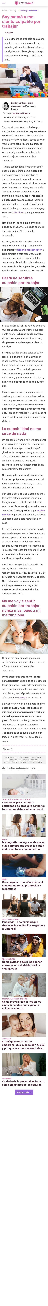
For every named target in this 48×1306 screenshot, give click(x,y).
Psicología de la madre (29, 11)
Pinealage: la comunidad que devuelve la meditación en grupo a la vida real (23, 925)
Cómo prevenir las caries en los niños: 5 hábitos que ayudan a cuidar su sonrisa (21, 1005)
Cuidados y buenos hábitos (14, 999)
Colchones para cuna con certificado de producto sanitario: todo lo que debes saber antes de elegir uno (23, 806)
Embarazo (6, 1079)
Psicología (13, 11)
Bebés (4, 879)
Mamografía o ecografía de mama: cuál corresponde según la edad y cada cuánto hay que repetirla (23, 846)
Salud (4, 11)
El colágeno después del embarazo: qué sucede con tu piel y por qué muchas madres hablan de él (23, 1045)
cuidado (22, 697)
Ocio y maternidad (10, 919)
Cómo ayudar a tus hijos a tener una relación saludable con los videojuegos (22, 965)
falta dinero (18, 212)
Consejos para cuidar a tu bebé (16, 800)
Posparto (6, 1039)
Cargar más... (24, 1092)
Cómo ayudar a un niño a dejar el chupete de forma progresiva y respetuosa (22, 885)
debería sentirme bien (29, 249)
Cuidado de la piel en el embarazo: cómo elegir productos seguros (23, 1083)
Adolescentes (8, 959)
